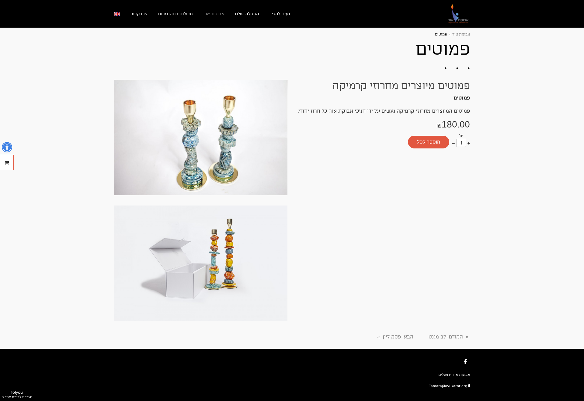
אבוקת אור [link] (461, 34)
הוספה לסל (428, 141)
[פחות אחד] (453, 143)
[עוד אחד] (469, 143)
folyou (17, 394)
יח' (461, 136)
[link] (458, 14)
